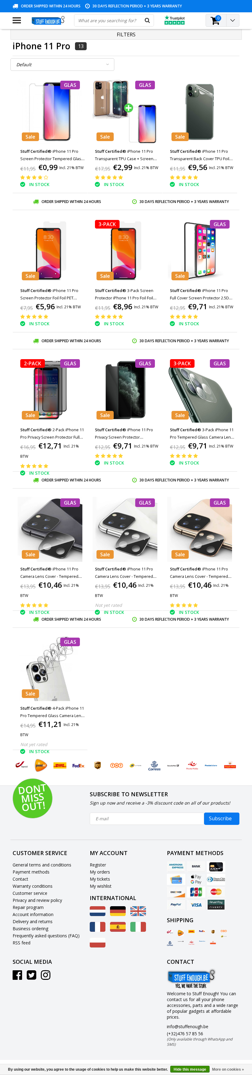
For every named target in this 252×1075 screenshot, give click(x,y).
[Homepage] (47, 20)
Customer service (30, 893)
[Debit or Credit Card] (176, 879)
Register (98, 865)
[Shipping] (170, 932)
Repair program (28, 907)
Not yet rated (108, 605)
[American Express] (176, 866)
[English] (138, 914)
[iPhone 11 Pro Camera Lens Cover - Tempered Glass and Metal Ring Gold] (200, 529)
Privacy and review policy (37, 900)
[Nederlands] (97, 914)
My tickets (100, 879)
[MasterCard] (216, 892)
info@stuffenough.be (187, 1026)
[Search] (147, 20)
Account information (33, 914)
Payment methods (31, 872)
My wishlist (101, 886)
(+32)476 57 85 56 (199, 1039)
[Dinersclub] (216, 879)
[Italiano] (138, 930)
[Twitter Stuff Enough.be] (31, 977)
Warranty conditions (33, 886)
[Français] (97, 930)
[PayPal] (176, 904)
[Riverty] (216, 904)
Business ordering (30, 928)
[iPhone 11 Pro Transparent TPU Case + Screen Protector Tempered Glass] (125, 111)
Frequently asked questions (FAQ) (46, 936)
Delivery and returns (33, 921)
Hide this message (190, 1069)
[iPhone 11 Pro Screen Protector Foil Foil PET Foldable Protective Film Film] (50, 250)
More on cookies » (228, 1069)
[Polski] (97, 946)
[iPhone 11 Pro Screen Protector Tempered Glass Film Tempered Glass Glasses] (50, 111)
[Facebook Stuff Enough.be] (17, 977)
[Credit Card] (216, 866)
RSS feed (21, 943)
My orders (100, 872)
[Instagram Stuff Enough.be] (45, 977)
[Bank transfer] (196, 866)
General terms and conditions (42, 865)
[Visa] (196, 904)
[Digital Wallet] (196, 879)
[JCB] (196, 892)
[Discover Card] (176, 892)
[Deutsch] (118, 914)
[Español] (118, 930)
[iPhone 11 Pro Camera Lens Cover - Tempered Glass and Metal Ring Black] (50, 529)
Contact (20, 879)
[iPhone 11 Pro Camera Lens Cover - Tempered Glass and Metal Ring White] (125, 529)
